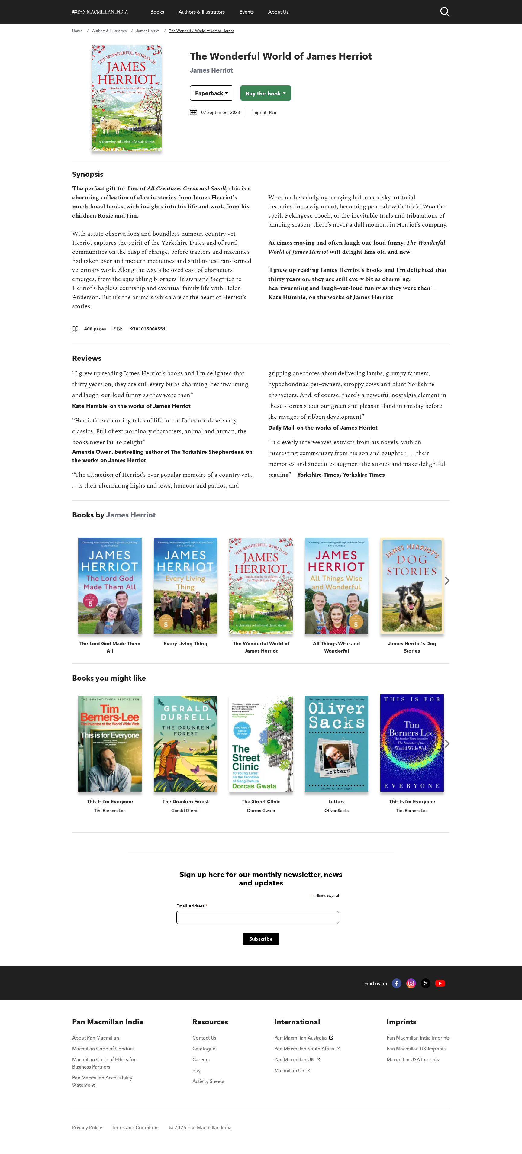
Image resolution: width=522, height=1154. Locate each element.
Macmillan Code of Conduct (103, 1049)
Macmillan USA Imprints (413, 1059)
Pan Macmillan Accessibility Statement (102, 1081)
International (297, 1021)
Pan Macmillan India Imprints (418, 1038)
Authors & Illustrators (202, 12)
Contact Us (204, 1038)
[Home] (100, 11)
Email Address (192, 906)
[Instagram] (411, 983)
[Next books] (447, 580)
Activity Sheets (208, 1081)
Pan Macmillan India (107, 1021)
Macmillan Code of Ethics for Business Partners (104, 1063)
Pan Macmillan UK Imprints (416, 1049)
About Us (278, 12)
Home (77, 30)
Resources (210, 1021)
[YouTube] (440, 983)
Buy (196, 1070)
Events (246, 12)
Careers (201, 1059)
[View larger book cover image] (127, 98)
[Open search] (445, 12)
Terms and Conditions (136, 1127)
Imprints (401, 1021)
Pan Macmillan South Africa (304, 1049)
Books (157, 12)
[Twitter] (425, 983)
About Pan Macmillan (95, 1038)
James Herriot (148, 30)
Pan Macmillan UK (294, 1059)
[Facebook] (396, 983)
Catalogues (205, 1049)
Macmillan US (289, 1070)
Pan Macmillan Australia (300, 1038)
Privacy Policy (87, 1127)
